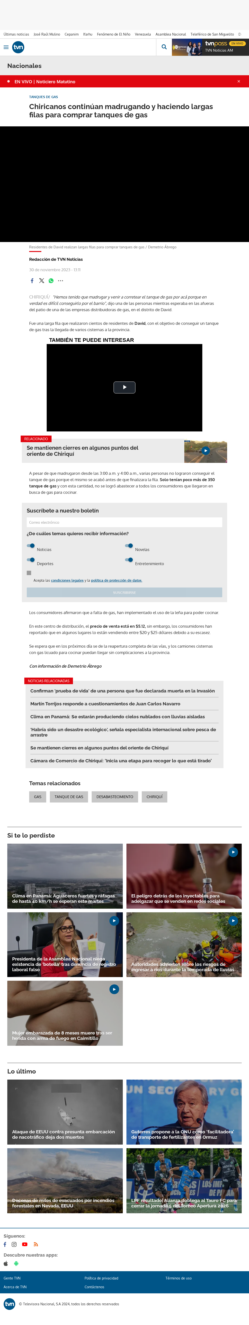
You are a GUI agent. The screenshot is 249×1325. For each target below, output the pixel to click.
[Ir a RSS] (37, 1244)
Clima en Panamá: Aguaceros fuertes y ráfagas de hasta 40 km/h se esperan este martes (63, 898)
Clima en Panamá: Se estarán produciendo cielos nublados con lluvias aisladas (117, 716)
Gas (37, 796)
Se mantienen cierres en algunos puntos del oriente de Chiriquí (82, 451)
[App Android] (17, 1263)
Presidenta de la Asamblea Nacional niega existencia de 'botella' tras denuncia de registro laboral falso (64, 964)
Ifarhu (87, 34)
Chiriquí (154, 796)
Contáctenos (94, 1287)
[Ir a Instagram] (15, 1244)
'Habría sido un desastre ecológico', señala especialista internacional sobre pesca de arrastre (123, 732)
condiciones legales (67, 580)
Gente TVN (12, 1278)
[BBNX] (9, 1304)
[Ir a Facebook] (6, 1244)
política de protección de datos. (116, 580)
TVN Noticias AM (219, 50)
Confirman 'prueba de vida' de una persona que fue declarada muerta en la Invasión (122, 690)
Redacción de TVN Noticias (56, 259)
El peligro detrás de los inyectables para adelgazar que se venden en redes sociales (178, 898)
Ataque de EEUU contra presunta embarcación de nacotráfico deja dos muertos (63, 1134)
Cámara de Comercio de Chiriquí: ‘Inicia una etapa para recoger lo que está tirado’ (121, 760)
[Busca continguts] (164, 47)
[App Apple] (7, 1263)
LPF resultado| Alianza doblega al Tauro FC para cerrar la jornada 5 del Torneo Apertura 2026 (184, 1203)
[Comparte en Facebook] (32, 281)
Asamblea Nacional (171, 34)
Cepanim (72, 34)
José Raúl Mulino (47, 34)
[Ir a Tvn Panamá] (84, 47)
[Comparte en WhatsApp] (51, 281)
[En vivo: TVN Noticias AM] (187, 47)
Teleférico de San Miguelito (212, 34)
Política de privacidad (101, 1278)
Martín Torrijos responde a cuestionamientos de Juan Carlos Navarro (105, 703)
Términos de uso (179, 1278)
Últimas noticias (16, 34)
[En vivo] (208, 43)
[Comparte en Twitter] (41, 281)
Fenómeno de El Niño (113, 34)
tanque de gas (69, 796)
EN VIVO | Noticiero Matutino (45, 81)
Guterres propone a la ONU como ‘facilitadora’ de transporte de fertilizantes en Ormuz (182, 1134)
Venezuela (143, 34)
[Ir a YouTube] (25, 1244)
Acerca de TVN (15, 1287)
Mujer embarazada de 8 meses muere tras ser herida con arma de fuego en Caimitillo (62, 1035)
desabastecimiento (115, 796)
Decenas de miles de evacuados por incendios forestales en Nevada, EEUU (63, 1203)
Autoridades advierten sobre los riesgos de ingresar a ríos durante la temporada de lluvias (182, 966)
